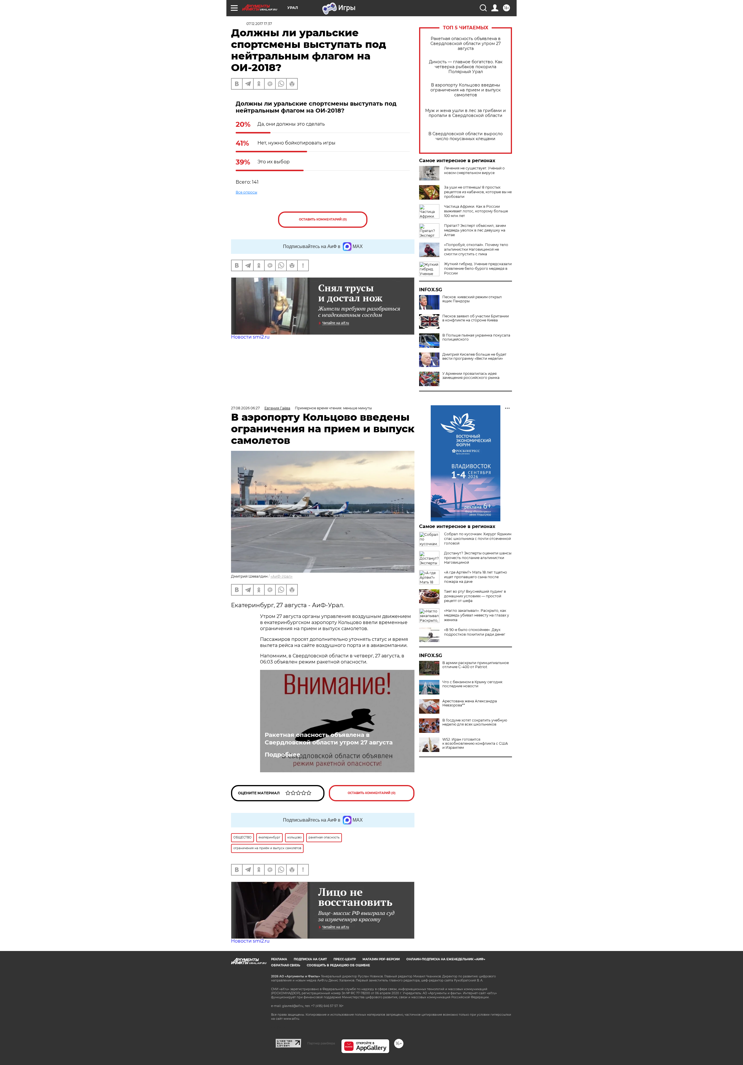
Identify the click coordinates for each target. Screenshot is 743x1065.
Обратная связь (285, 965)
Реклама (279, 959)
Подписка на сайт (310, 959)
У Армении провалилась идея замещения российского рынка (470, 376)
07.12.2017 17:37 (259, 23)
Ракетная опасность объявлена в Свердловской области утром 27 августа (465, 43)
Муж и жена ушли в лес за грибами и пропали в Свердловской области (465, 113)
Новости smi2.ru (250, 337)
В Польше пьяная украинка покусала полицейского (476, 337)
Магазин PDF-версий (381, 959)
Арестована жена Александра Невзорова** (469, 703)
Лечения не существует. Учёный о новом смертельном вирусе (474, 170)
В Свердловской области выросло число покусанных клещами (465, 136)
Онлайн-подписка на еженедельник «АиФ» (445, 959)
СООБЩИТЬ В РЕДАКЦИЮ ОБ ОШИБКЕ (338, 965)
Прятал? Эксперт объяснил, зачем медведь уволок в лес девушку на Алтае (475, 230)
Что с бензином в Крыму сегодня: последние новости (472, 684)
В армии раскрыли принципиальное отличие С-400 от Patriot (475, 665)
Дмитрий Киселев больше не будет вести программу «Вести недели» (474, 356)
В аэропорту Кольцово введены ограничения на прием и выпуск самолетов (465, 90)
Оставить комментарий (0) (323, 219)
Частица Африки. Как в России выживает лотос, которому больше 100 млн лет (476, 211)
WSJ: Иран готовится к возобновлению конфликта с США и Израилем (475, 743)
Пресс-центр (344, 959)
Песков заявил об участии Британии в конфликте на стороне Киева (475, 318)
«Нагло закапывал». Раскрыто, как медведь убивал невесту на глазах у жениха (476, 615)
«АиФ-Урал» (281, 576)
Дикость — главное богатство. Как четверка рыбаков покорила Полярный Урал (465, 66)
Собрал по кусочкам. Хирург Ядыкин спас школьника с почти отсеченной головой (477, 538)
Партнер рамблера (321, 1043)
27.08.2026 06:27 (245, 408)
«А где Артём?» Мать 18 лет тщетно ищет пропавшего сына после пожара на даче (475, 577)
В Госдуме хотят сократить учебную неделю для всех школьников (474, 722)
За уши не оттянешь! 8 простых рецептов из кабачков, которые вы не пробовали (478, 192)
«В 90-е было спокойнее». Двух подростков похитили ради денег (474, 632)
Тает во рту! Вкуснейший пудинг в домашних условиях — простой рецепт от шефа (475, 596)
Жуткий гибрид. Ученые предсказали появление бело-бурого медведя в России (478, 268)
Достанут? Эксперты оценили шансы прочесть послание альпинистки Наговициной (477, 558)
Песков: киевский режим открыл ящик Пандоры (472, 299)
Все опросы (246, 192)
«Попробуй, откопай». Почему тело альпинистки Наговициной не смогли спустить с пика (476, 249)
